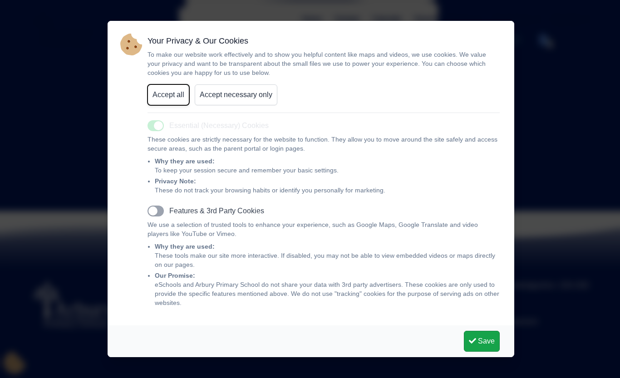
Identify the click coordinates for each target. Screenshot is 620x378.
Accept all (168, 94)
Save (485, 341)
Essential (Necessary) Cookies (219, 125)
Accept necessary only (236, 94)
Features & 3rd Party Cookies (216, 211)
